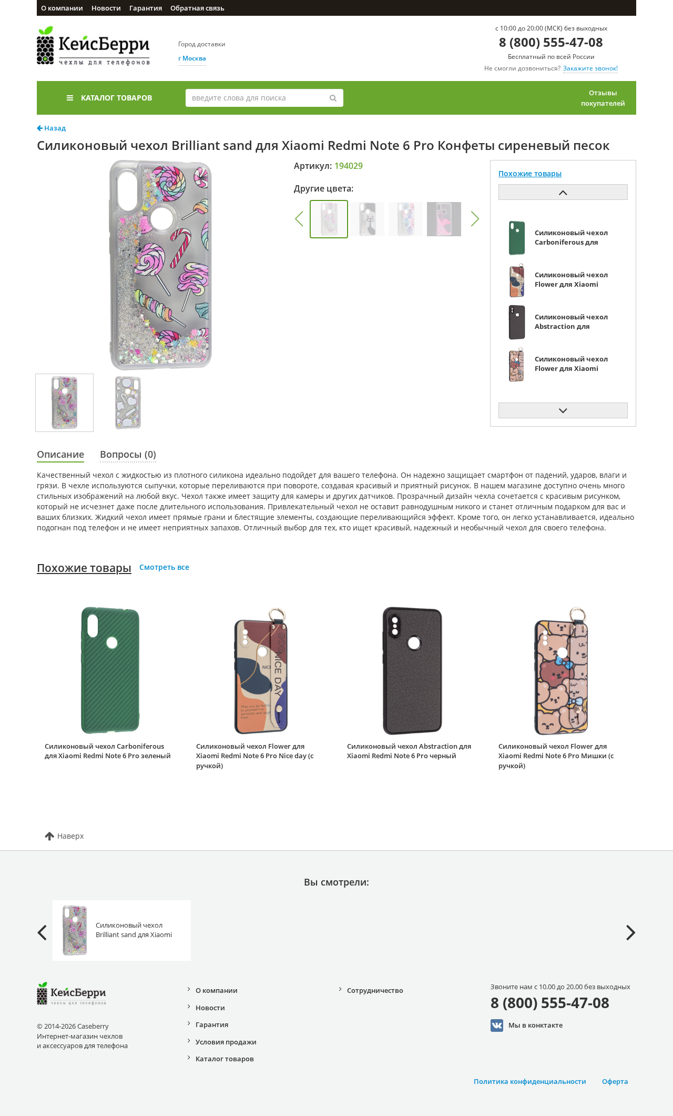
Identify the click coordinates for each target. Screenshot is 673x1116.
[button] (298, 219)
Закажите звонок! (590, 68)
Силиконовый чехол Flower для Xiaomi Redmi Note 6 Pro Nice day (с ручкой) (254, 755)
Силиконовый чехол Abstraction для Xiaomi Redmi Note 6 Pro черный (409, 751)
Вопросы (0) (128, 454)
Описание (60, 454)
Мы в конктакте (535, 1025)
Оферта (615, 1081)
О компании (62, 8)
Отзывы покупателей (603, 98)
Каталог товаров (116, 98)
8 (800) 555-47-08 (551, 42)
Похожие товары (84, 567)
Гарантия (145, 8)
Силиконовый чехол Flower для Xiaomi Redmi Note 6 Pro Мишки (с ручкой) (556, 755)
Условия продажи (226, 1042)
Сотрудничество (375, 990)
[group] (329, 219)
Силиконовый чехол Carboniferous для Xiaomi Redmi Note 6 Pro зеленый (108, 751)
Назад (54, 128)
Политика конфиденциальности (530, 1081)
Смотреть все (164, 567)
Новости (106, 8)
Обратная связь (197, 8)
